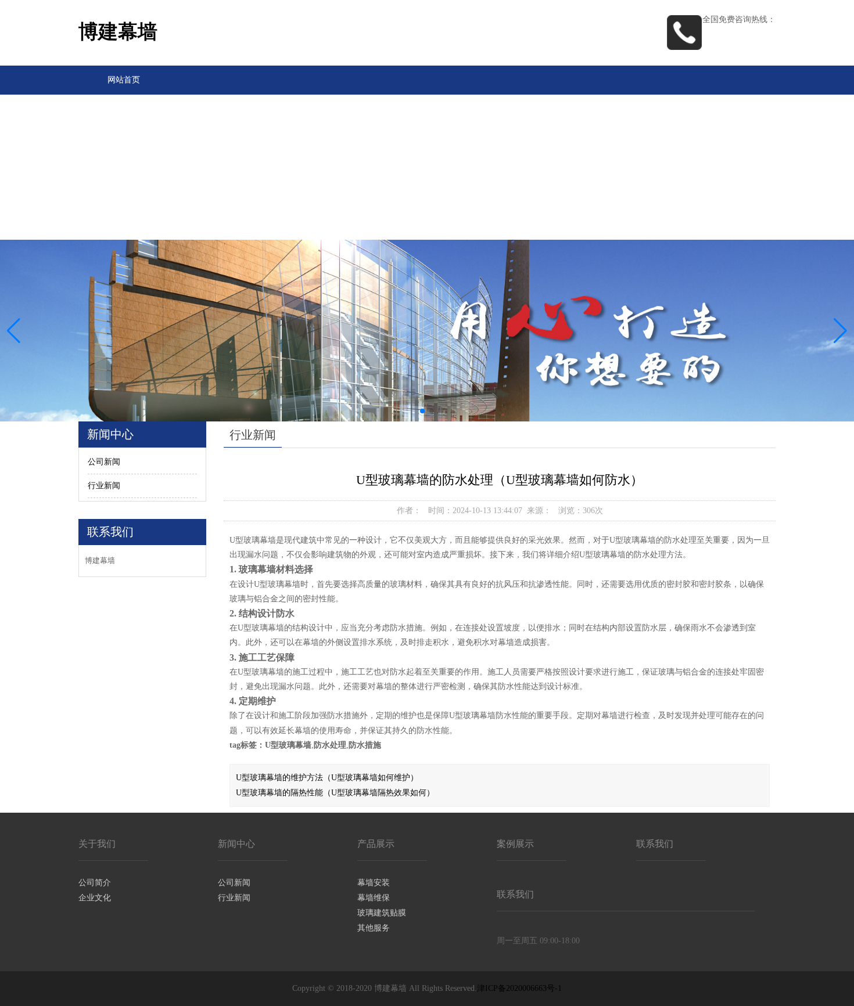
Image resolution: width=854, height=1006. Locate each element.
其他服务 (373, 928)
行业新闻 (104, 485)
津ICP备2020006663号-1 (519, 988)
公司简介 (94, 882)
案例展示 (123, 196)
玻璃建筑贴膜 (381, 912)
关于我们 (123, 108)
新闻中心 (123, 138)
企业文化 (94, 897)
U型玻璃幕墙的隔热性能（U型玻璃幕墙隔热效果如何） (335, 792)
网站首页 (123, 79)
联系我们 (123, 225)
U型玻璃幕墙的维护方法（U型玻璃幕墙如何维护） (327, 777)
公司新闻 (104, 461)
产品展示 (123, 167)
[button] (840, 331)
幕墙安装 (373, 882)
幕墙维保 (373, 897)
